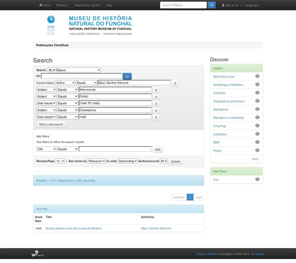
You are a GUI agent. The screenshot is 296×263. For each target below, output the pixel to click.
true (215, 179)
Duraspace (258, 254)
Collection (219, 93)
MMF (216, 142)
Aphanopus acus (224, 76)
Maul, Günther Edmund (156, 228)
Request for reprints (87, 5)
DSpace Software (208, 254)
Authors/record (148, 161)
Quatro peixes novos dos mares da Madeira (74, 228)
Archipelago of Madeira (228, 85)
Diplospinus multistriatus (228, 118)
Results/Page (45, 161)
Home (46, 5)
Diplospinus (220, 109)
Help (109, 5)
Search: (41, 70)
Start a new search (51, 124)
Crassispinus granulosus (228, 101)
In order (112, 161)
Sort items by (78, 161)
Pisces (217, 150)
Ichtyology (219, 126)
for (38, 76)
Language (251, 5)
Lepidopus (220, 134)
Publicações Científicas (52, 45)
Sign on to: (232, 5)
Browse (62, 5)
